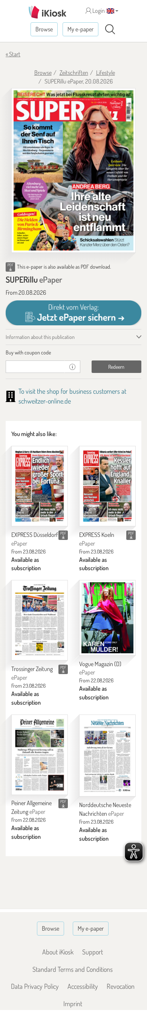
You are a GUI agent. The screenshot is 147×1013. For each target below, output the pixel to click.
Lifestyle (105, 72)
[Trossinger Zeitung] (39, 620)
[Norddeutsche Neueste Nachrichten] (107, 756)
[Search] (110, 29)
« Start (13, 54)
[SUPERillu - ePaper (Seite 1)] (73, 170)
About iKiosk (58, 952)
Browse (44, 29)
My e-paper (80, 29)
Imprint (72, 1003)
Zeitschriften (74, 72)
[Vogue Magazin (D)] (107, 617)
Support (92, 952)
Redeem (116, 366)
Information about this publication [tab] (40, 337)
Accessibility (82, 986)
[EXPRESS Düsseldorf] (39, 486)
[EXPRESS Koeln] (107, 486)
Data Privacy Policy (35, 986)
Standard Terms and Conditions (72, 969)
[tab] (73, 352)
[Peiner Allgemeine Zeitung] (39, 755)
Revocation (121, 986)
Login (98, 10)
